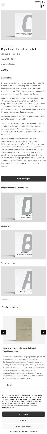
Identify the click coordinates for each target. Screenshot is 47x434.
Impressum (34, 431)
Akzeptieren (23, 414)
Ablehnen (23, 420)
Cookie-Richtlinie (14, 431)
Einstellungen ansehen (24, 426)
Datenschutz (25, 431)
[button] (43, 391)
